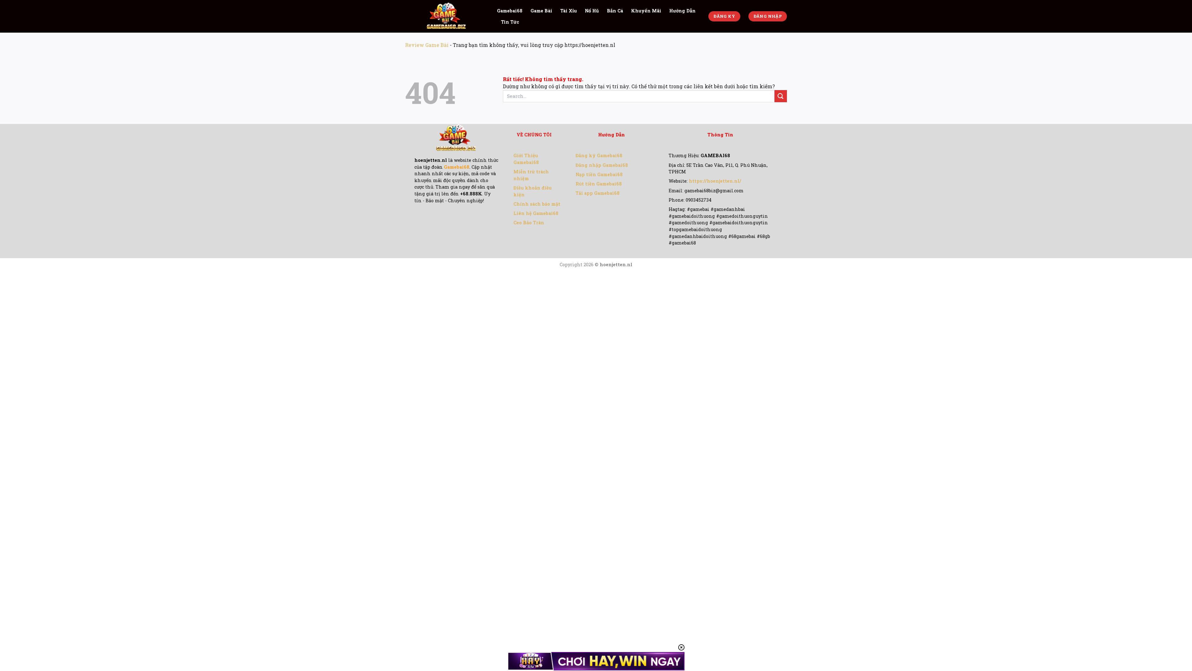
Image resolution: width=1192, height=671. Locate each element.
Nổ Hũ (592, 11)
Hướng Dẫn (682, 11)
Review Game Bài (427, 45)
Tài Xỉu (568, 11)
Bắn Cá (615, 11)
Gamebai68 (509, 11)
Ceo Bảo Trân (528, 223)
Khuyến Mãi (646, 11)
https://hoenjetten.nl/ (715, 181)
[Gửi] (780, 96)
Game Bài (541, 11)
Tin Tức (510, 22)
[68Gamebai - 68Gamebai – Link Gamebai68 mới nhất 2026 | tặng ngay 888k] (446, 16)
